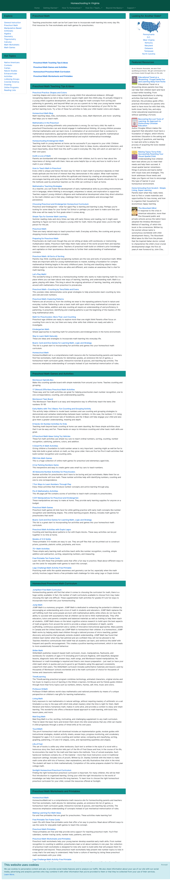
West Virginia (149, 40)
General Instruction (12, 22)
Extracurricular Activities (10, 74)
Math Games (9, 47)
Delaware (149, 48)
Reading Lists (10, 90)
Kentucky (149, 43)
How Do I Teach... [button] (93, 8)
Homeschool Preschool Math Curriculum (51, 72)
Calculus (8, 42)
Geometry (8, 36)
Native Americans (12, 62)
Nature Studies (10, 71)
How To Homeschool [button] (71, 8)
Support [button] (130, 8)
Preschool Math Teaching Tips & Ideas (50, 63)
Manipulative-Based (12, 28)
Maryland (149, 45)
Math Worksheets (11, 45)
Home (37, 8)
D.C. (149, 37)
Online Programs (11, 87)
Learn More (9, 874)
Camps (7, 68)
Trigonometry (10, 39)
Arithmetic (8, 31)
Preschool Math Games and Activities (50, 67)
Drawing (7, 84)
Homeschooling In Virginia (85, 3)
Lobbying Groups (11, 79)
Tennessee (148, 51)
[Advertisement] (77, 44)
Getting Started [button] (50, 8)
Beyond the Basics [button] (114, 8)
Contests (8, 65)
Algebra (7, 33)
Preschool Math (11, 25)
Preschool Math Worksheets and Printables (53, 76)
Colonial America (11, 82)
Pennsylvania (148, 34)
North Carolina (148, 54)
